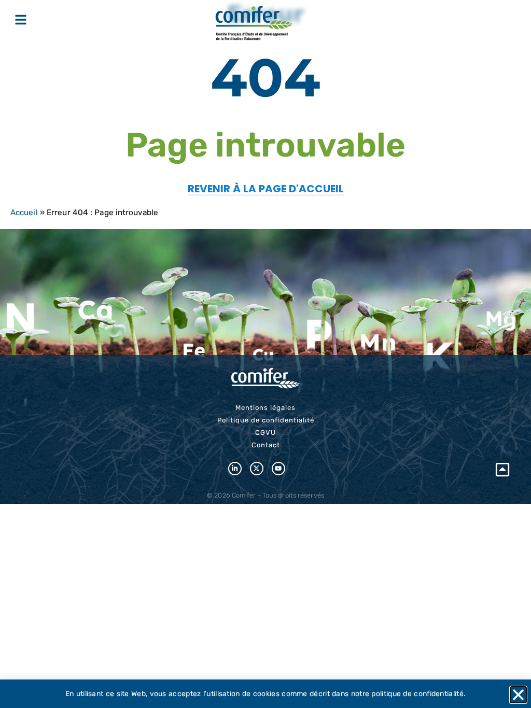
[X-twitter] (256, 468)
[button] (518, 694)
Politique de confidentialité (265, 420)
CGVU (265, 432)
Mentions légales (265, 408)
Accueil (24, 212)
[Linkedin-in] (235, 468)
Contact (265, 445)
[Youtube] (278, 468)
